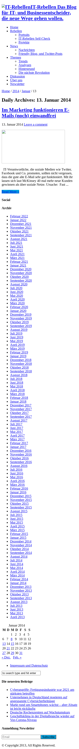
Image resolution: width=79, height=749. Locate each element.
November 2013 (21, 590)
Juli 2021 (16, 242)
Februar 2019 (19, 352)
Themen (15, 57)
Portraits (24, 35)
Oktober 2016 (19, 458)
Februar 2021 (19, 261)
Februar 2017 (19, 443)
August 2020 (18, 284)
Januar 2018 (18, 401)
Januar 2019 (18, 356)
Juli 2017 (16, 424)
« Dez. (6, 657)
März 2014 (17, 575)
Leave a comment (35, 124)
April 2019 (17, 345)
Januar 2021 (18, 265)
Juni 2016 (16, 473)
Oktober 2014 (19, 549)
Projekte (24, 42)
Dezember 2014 (20, 541)
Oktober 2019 (19, 322)
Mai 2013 (16, 613)
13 (4, 643)
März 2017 (17, 439)
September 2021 (21, 235)
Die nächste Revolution (34, 72)
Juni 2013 (16, 609)
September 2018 (21, 371)
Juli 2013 (16, 605)
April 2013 (17, 617)
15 (12, 643)
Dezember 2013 (20, 587)
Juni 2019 (16, 337)
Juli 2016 (16, 469)
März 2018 (17, 394)
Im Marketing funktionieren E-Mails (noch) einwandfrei (35, 112)
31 (21, 653)
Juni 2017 (16, 428)
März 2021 (17, 258)
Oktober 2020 (19, 277)
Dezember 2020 (20, 269)
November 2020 (21, 273)
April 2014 (17, 571)
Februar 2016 (19, 488)
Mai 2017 (16, 432)
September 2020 (21, 280)
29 (12, 653)
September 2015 (21, 507)
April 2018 (17, 390)
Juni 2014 (16, 564)
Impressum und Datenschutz (29, 665)
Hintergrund (27, 69)
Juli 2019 (16, 333)
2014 (15, 91)
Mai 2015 (16, 522)
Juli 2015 (16, 515)
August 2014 (18, 556)
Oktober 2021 (19, 231)
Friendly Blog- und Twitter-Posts (40, 53)
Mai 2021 (16, 250)
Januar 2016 (18, 492)
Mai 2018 (16, 386)
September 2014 (21, 553)
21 (8, 648)
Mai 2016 (16, 477)
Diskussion (17, 76)
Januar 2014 (18, 583)
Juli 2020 (16, 288)
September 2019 (21, 326)
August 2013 (18, 602)
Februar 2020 (19, 307)
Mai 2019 (16, 341)
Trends (23, 61)
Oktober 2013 (19, 594)
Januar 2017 (18, 447)
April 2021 (17, 254)
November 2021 (21, 227)
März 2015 (17, 530)
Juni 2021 (16, 246)
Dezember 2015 (20, 496)
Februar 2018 (19, 397)
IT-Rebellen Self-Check (34, 38)
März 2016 (17, 484)
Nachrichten (27, 50)
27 (4, 653)
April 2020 (17, 299)
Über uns (16, 80)
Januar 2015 (18, 537)
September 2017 (21, 416)
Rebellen (16, 31)
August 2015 (18, 511)
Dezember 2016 (20, 450)
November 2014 (21, 545)
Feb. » (17, 657)
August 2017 (18, 420)
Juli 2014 (16, 560)
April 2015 (17, 526)
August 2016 (18, 466)
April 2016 (17, 481)
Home (14, 27)
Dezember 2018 (20, 360)
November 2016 (21, 454)
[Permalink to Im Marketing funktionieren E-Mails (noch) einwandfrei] (33, 162)
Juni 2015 (16, 518)
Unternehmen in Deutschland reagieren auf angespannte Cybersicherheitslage (38, 699)
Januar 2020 (18, 311)
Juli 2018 (16, 379)
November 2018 (21, 363)
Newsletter (17, 84)
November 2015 (21, 500)
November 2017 (21, 409)
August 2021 (18, 239)
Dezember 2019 (20, 314)
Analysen (25, 65)
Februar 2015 (19, 534)
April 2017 (17, 435)
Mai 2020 (16, 295)
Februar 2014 (19, 579)
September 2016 (21, 462)
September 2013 (21, 598)
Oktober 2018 (19, 367)
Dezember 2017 (20, 405)
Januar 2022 (18, 220)
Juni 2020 (16, 292)
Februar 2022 (19, 216)
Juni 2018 (16, 382)
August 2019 (18, 329)
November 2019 (21, 318)
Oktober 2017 (19, 413)
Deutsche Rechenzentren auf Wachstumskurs (40, 712)
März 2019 (17, 348)
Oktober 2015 (19, 503)
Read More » (10, 191)
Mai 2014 (16, 568)
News (14, 46)
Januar (26, 91)
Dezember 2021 (20, 224)
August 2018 (18, 375)
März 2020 (17, 303)
